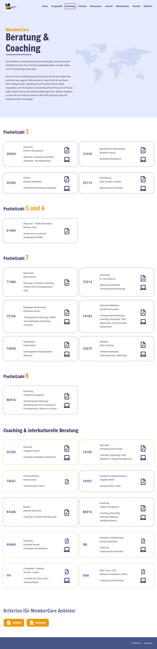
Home (45, 6)
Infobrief (148, 6)
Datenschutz (136, 643)
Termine (82, 6)
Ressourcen (96, 6)
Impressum (148, 643)
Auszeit (109, 6)
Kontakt (136, 6)
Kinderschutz (122, 6)
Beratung (70, 6)
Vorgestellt (56, 6)
